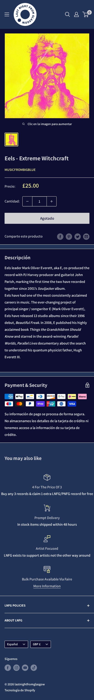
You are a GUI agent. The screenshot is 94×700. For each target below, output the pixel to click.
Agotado (47, 218)
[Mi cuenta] (76, 14)
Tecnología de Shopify (20, 690)
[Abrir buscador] (67, 14)
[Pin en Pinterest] (69, 236)
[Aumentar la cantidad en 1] (51, 201)
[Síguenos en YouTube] (25, 667)
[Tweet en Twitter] (77, 236)
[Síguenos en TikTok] (34, 667)
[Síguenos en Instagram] (16, 667)
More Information (47, 586)
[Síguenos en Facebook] (8, 667)
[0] (86, 14)
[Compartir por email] (86, 236)
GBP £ (37, 644)
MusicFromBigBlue (20, 169)
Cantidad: (12, 201)
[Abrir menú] (7, 14)
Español (12, 644)
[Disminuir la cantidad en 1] (27, 201)
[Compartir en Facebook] (60, 236)
